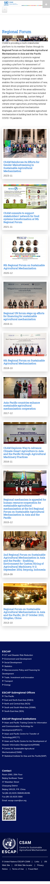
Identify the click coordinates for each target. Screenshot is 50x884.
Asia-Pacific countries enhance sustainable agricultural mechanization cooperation (21, 405)
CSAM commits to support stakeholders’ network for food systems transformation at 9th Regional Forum (21, 217)
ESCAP (6, 651)
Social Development (13, 662)
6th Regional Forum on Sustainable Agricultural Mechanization (24, 362)
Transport (8, 681)
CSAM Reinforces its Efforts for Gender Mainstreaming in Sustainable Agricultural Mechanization (21, 166)
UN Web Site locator (23, 865)
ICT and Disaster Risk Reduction (18, 655)
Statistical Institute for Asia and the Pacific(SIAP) (25, 756)
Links (37, 861)
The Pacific (9, 696)
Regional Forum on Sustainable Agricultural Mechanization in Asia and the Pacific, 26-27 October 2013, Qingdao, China (24, 613)
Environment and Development (18, 659)
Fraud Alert (33, 869)
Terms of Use (18, 869)
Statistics (8, 666)
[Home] (25, 3)
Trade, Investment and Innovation (19, 677)
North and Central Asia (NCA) (17, 704)
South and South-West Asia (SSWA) (20, 707)
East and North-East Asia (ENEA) (18, 700)
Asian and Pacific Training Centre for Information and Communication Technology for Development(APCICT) (24, 726)
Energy (7, 685)
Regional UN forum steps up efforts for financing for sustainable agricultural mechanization (23, 316)
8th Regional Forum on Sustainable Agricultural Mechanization (24, 267)
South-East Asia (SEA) (14, 711)
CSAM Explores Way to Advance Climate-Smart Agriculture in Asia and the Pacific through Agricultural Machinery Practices (24, 452)
